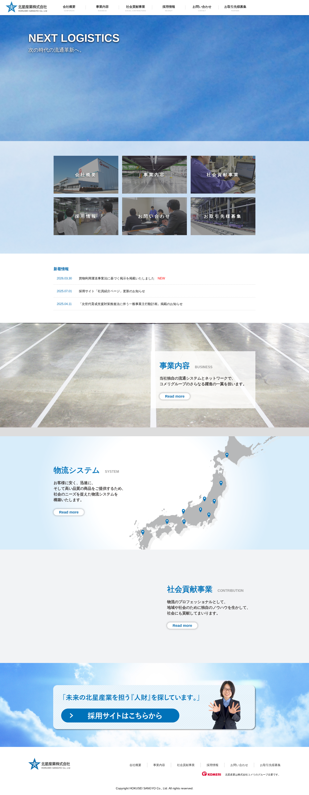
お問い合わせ (202, 8)
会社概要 (69, 8)
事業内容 (102, 8)
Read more (175, 396)
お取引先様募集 (235, 8)
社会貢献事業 (135, 8)
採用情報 (168, 8)
